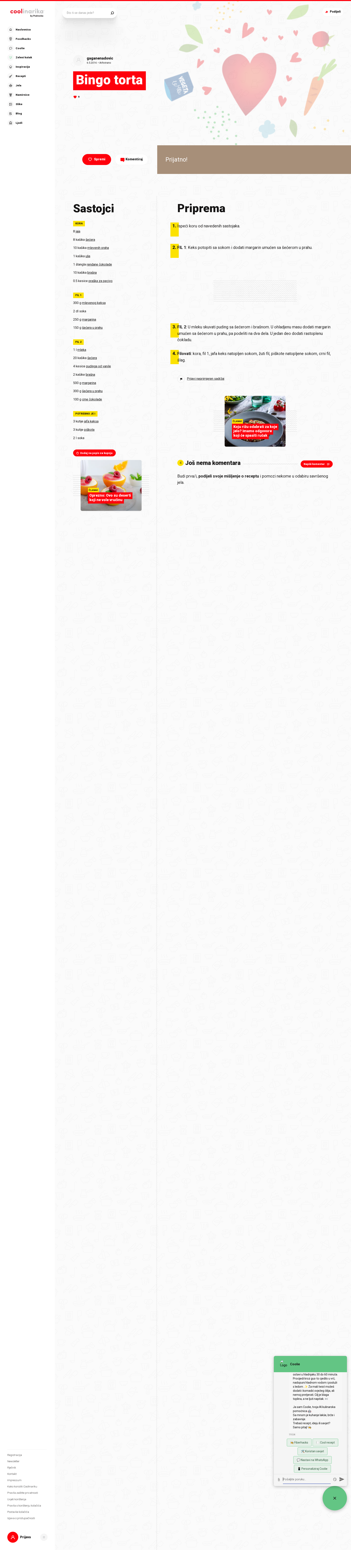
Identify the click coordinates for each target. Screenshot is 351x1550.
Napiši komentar (314, 464)
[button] (27, 76)
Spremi (99, 159)
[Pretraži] (112, 13)
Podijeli (335, 11)
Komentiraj (134, 159)
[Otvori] (44, 1537)
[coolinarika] (27, 12)
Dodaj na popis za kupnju (96, 453)
